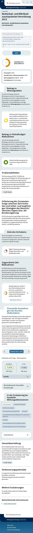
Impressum (10, 525)
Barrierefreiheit (11, 527)
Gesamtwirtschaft (19, 404)
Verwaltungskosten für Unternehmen (14, 426)
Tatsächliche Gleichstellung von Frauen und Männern (16, 415)
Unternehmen (7, 404)
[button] (2, 2)
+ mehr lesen (7, 192)
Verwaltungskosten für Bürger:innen (14, 423)
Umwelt (5, 420)
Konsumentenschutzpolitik (11, 411)
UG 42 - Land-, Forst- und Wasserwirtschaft (16, 44)
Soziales (24, 411)
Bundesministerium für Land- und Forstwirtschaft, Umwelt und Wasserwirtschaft (13, 39)
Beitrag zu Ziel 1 (15, 300)
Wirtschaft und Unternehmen (12, 34)
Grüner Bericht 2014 (10, 504)
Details (6, 376)
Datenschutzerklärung (13, 530)
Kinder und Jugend (8, 408)
